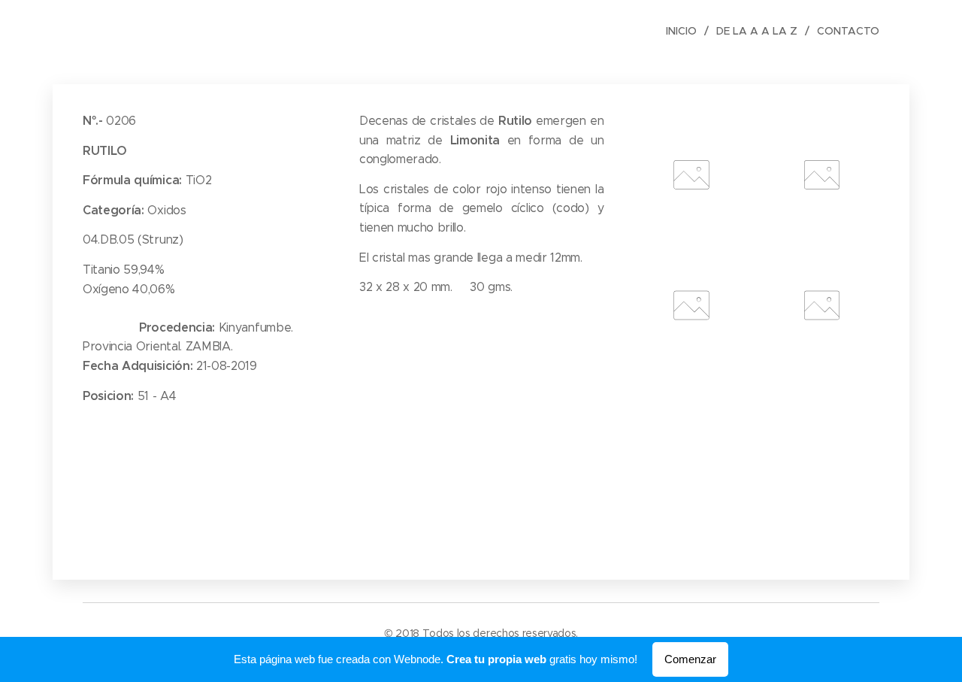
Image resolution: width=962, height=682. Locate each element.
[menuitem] (685, 31)
